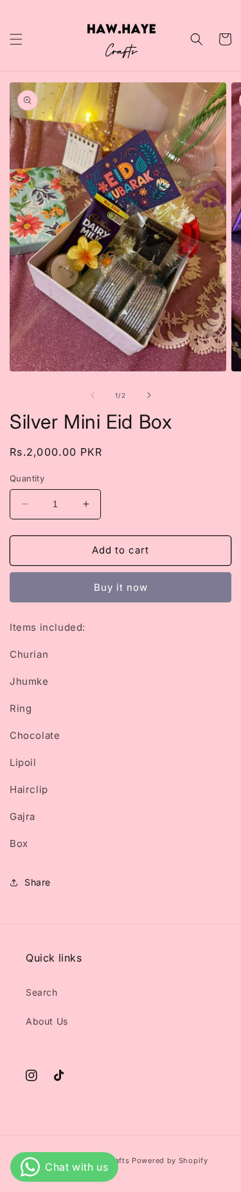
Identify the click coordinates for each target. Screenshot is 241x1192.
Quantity (27, 478)
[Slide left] (92, 395)
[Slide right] (149, 395)
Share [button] (37, 882)
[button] (16, 39)
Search (42, 992)
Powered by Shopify (170, 1160)
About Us (47, 1021)
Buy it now (121, 587)
